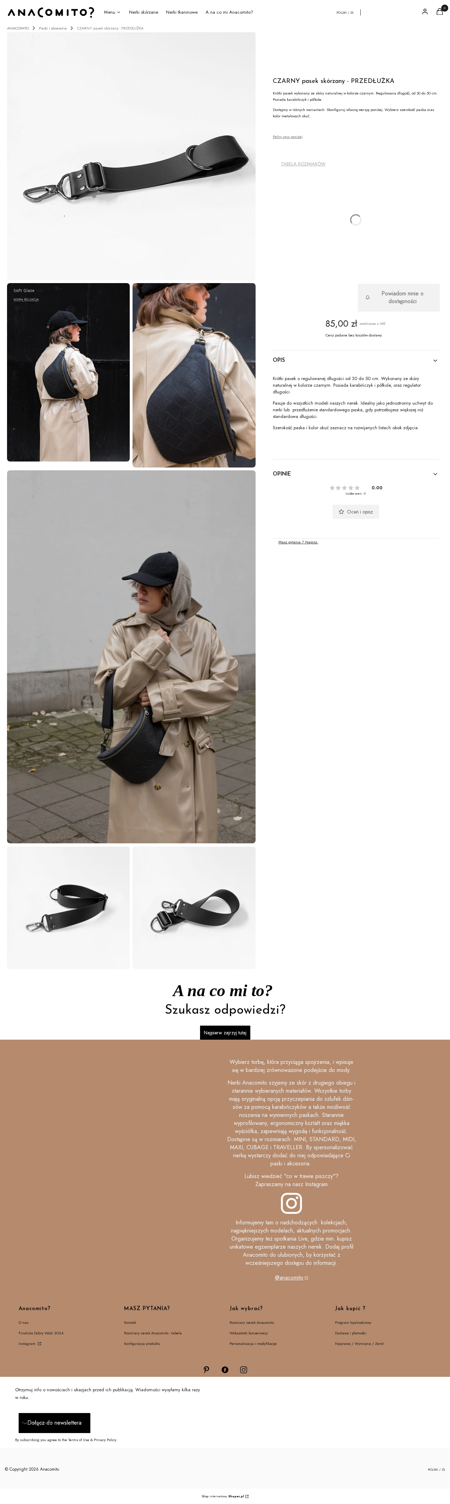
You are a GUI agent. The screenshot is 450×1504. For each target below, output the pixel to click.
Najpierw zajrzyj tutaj (225, 1032)
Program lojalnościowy (353, 1322)
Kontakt (130, 1322)
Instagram (28, 1343)
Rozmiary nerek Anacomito (252, 1322)
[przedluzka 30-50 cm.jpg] (131, 156)
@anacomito (289, 1278)
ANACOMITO (18, 28)
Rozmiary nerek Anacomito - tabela (153, 1333)
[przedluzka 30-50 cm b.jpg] (68, 907)
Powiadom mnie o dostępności (402, 297)
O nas (23, 1322)
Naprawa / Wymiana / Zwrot (359, 1343)
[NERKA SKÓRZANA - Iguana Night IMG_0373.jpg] (194, 375)
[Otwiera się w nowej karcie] (206, 1370)
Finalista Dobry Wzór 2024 (41, 1333)
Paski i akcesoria (53, 28)
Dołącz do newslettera (54, 1423)
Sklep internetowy (222, 1496)
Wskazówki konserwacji (249, 1333)
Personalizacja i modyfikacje (253, 1343)
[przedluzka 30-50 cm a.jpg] (194, 907)
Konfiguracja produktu (142, 1343)
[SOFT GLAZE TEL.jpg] (68, 372)
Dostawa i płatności (350, 1333)
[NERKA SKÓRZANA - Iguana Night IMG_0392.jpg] (131, 656)
